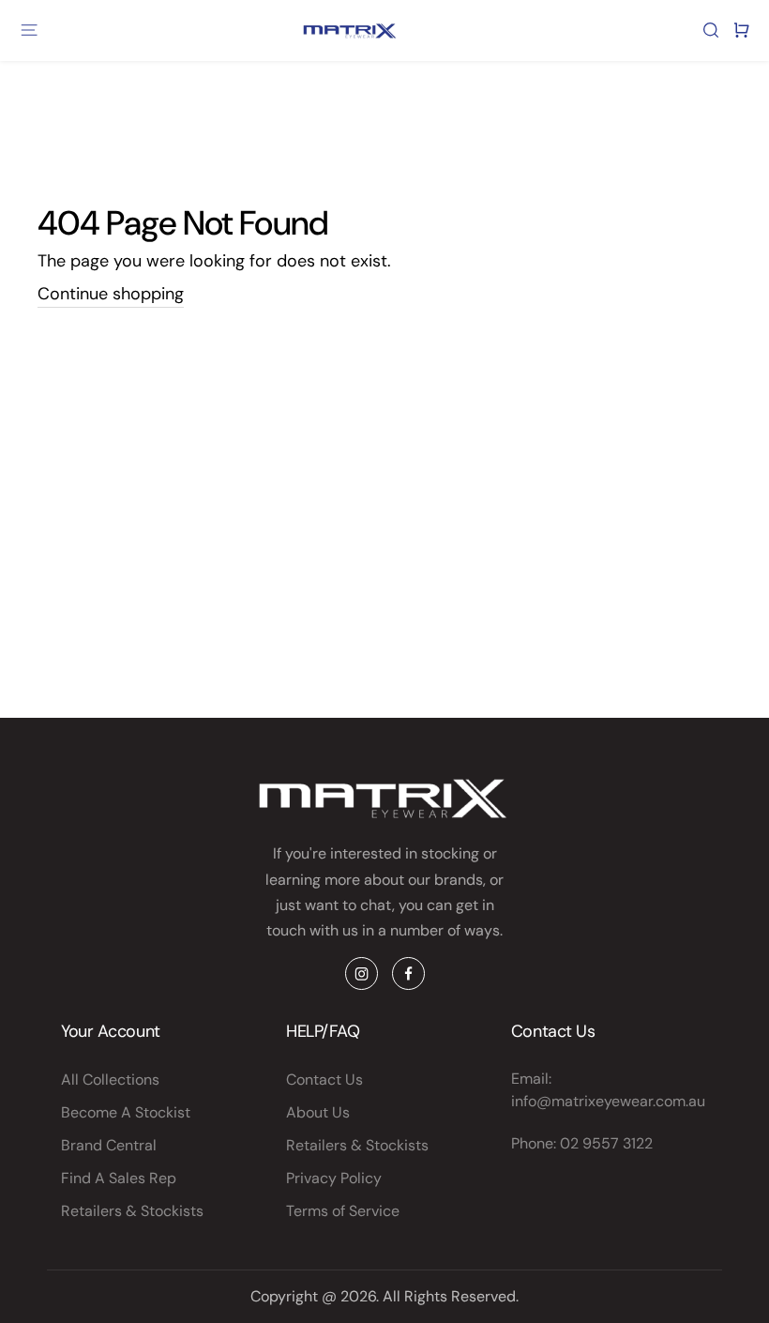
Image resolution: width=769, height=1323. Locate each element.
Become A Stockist (125, 1112)
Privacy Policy (334, 1178)
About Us (318, 1112)
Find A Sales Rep (118, 1178)
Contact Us (324, 1079)
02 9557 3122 (606, 1143)
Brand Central (109, 1145)
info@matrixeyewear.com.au (608, 1101)
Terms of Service (343, 1211)
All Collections (110, 1079)
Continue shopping (111, 293)
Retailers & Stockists (132, 1211)
